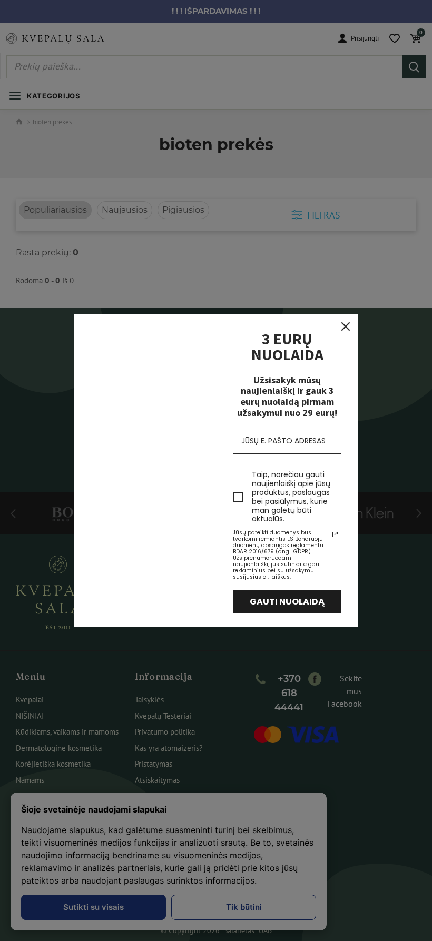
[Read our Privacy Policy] (335, 534)
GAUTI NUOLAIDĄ (287, 602)
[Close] (345, 326)
